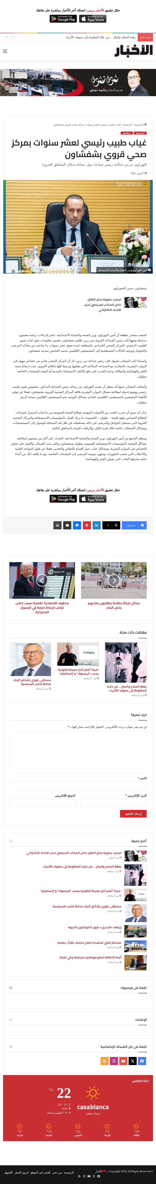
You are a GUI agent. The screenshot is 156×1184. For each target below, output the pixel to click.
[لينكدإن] (97, 525)
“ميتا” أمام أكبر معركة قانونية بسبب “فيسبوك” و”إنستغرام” (100, 37)
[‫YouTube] (123, 1061)
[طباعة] (57, 525)
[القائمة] (5, 52)
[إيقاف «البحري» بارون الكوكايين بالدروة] (135, 931)
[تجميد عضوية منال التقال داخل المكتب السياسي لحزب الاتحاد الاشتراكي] (135, 302)
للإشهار (8, 1172)
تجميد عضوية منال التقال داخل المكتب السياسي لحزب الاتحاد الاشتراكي (102, 304)
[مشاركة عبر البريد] (67, 525)
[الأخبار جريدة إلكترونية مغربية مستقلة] (133, 51)
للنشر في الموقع (40, 1172)
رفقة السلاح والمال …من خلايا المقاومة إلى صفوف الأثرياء (127, 688)
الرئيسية (139, 124)
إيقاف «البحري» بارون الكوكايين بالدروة (94, 927)
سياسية (127, 133)
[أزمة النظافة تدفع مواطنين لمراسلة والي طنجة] (135, 962)
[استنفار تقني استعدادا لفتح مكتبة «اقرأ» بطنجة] (135, 946)
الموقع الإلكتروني (65, 795)
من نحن (57, 1172)
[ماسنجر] (77, 525)
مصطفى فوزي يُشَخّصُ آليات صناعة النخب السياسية (32, 682)
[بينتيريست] (87, 525)
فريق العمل (22, 1172)
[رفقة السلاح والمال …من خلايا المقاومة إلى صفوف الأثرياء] (126, 662)
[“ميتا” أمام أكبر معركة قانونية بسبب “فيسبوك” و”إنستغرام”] (78, 654)
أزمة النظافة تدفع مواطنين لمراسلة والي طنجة (90, 957)
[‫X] (133, 1061)
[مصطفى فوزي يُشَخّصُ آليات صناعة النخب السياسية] (30, 659)
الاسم (142, 778)
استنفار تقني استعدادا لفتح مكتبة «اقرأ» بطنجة (89, 942)
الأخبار (98, 1171)
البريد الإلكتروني (136, 795)
